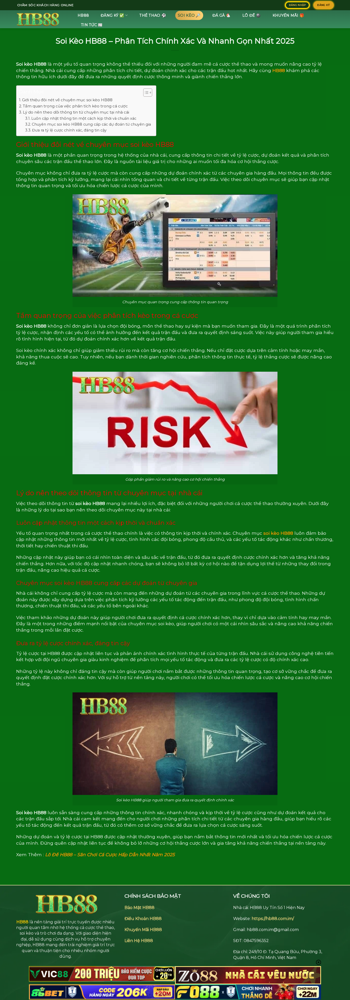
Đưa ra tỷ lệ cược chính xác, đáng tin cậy (69, 130)
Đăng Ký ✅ (112, 15)
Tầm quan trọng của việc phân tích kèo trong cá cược (75, 106)
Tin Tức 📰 (92, 25)
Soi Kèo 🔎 (189, 15)
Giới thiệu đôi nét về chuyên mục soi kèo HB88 (67, 99)
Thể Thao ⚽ (152, 15)
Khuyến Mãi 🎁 (288, 15)
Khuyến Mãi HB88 (143, 929)
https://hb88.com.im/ (273, 918)
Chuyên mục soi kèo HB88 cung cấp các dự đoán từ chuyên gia (91, 124)
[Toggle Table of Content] (145, 92)
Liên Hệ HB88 (139, 940)
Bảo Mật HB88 (140, 907)
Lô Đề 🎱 (251, 15)
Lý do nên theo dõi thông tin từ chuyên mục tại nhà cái (76, 112)
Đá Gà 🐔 (221, 15)
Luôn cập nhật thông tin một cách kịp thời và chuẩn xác (83, 118)
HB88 (83, 15)
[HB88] (41, 19)
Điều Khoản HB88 (143, 918)
